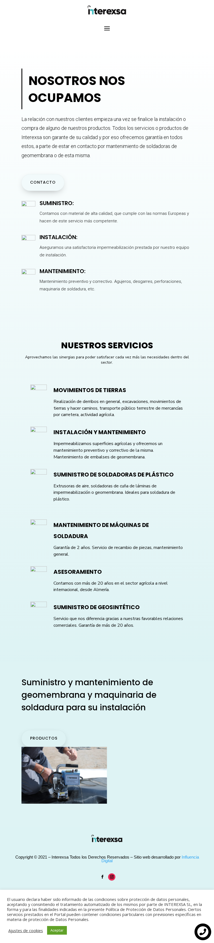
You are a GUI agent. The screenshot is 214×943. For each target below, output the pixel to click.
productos (43, 738)
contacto (43, 182)
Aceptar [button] (57, 930)
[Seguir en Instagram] (111, 877)
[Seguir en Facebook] (102, 877)
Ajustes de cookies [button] (25, 930)
